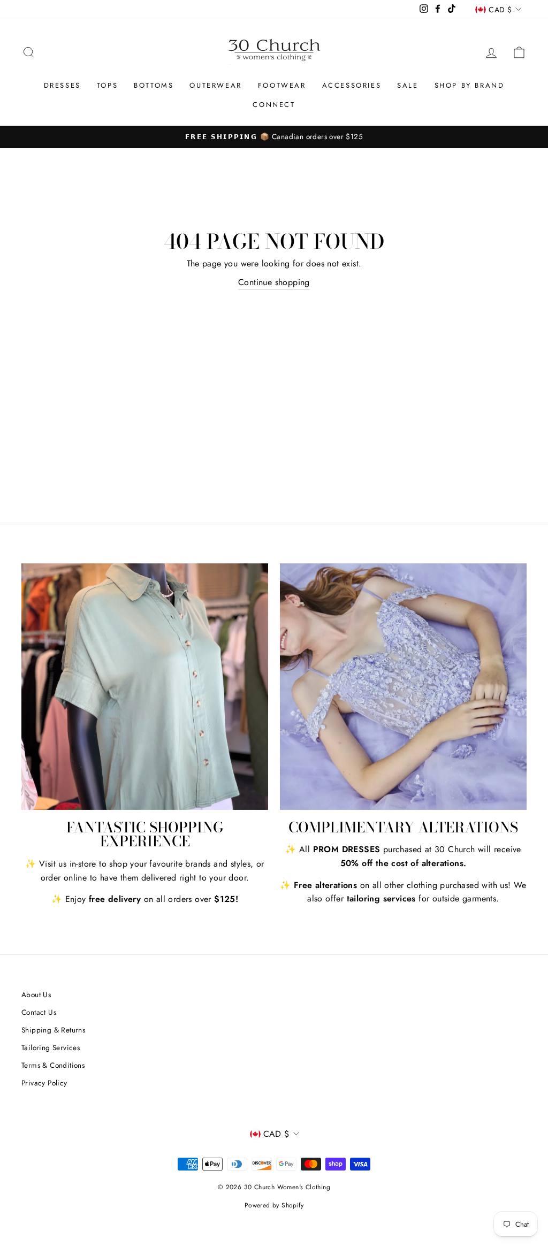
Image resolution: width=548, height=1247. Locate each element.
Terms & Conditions (53, 1065)
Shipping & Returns (53, 1029)
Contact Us (38, 1012)
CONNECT (274, 105)
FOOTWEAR (282, 85)
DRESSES (62, 85)
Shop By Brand (470, 85)
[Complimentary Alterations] (403, 686)
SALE (407, 85)
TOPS (107, 85)
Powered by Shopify (274, 1205)
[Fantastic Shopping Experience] (144, 686)
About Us (36, 994)
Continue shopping (274, 282)
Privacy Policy (44, 1082)
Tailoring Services (50, 1047)
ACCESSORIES (352, 85)
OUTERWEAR (215, 85)
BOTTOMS (153, 85)
